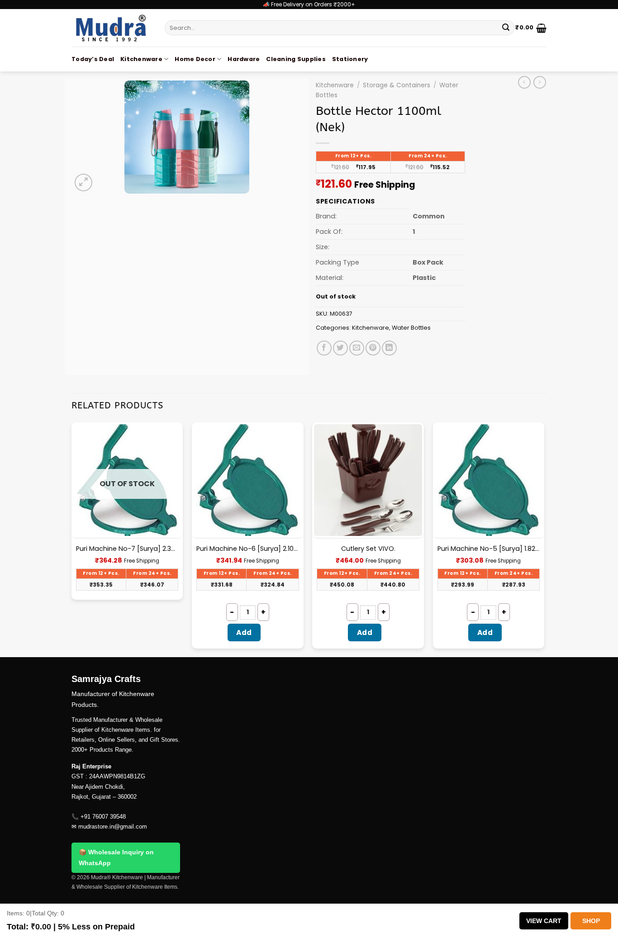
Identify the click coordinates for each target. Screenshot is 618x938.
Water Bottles (411, 328)
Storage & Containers (396, 85)
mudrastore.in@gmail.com (112, 826)
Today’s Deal (92, 59)
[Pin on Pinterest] (373, 348)
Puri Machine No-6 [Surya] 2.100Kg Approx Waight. (247, 549)
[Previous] (72, 539)
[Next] (544, 539)
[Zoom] (83, 182)
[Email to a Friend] (356, 348)
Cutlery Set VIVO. (368, 549)
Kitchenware (141, 59)
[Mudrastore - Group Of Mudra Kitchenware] (111, 28)
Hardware (244, 59)
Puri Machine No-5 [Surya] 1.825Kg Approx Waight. (488, 549)
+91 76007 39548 (103, 816)
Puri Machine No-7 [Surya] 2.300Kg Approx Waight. (127, 549)
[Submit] (505, 28)
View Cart (543, 920)
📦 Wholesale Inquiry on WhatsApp (116, 857)
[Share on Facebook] (324, 348)
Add (244, 632)
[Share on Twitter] (340, 348)
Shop (591, 920)
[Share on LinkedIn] (389, 348)
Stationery (350, 59)
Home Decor (195, 59)
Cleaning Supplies (295, 59)
